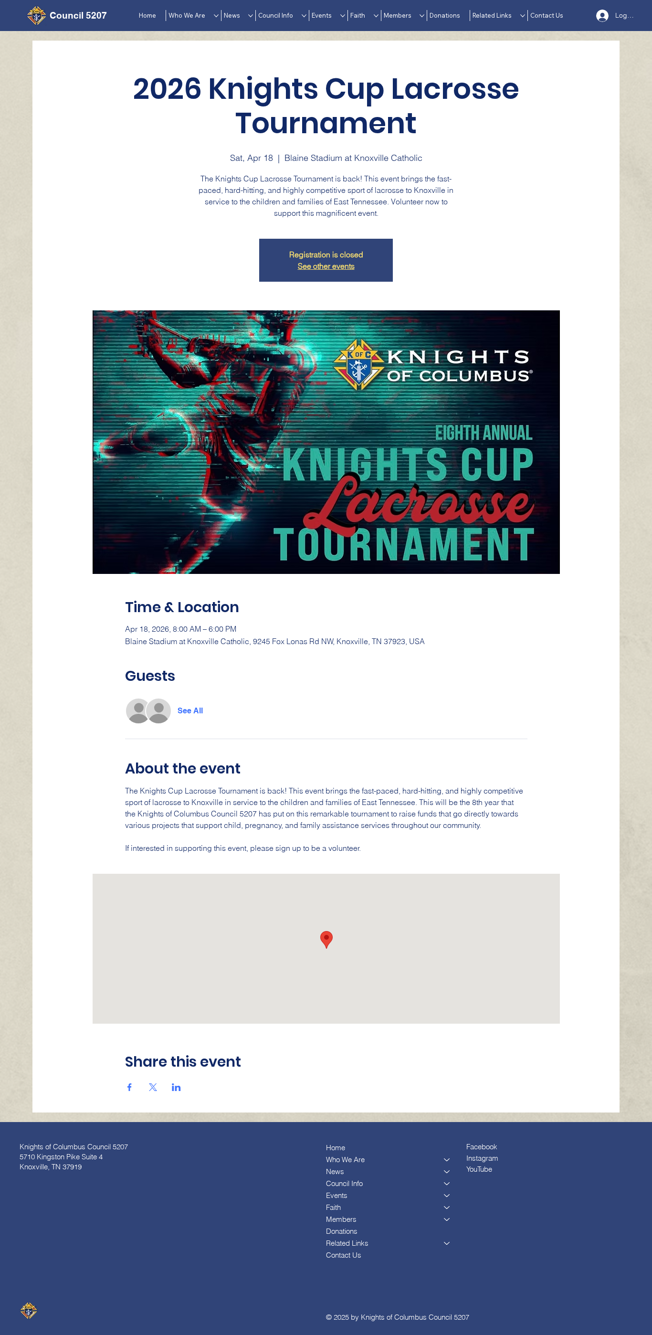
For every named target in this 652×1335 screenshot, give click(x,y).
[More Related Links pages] (522, 15)
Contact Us (343, 1255)
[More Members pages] (422, 15)
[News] (447, 1171)
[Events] (447, 1195)
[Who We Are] (447, 1159)
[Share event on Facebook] (129, 1087)
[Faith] (447, 1207)
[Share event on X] (153, 1087)
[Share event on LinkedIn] (176, 1087)
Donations (342, 1231)
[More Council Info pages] (304, 15)
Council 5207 (78, 15)
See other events (326, 266)
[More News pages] (250, 15)
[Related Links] (447, 1243)
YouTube (479, 1169)
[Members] (447, 1219)
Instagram (482, 1158)
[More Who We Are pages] (216, 15)
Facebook (481, 1146)
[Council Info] (447, 1183)
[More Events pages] (342, 15)
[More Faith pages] (376, 15)
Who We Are (345, 1159)
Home (335, 1147)
